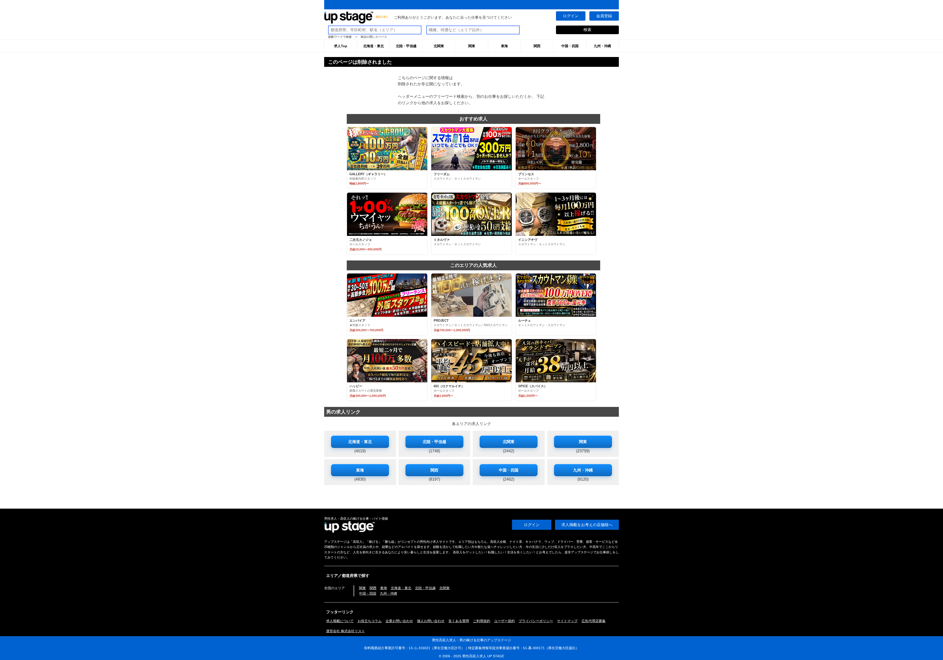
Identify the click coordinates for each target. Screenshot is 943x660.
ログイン (571, 16)
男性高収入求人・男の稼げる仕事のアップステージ (471, 640)
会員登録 (604, 16)
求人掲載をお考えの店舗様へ (586, 525)
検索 (587, 30)
